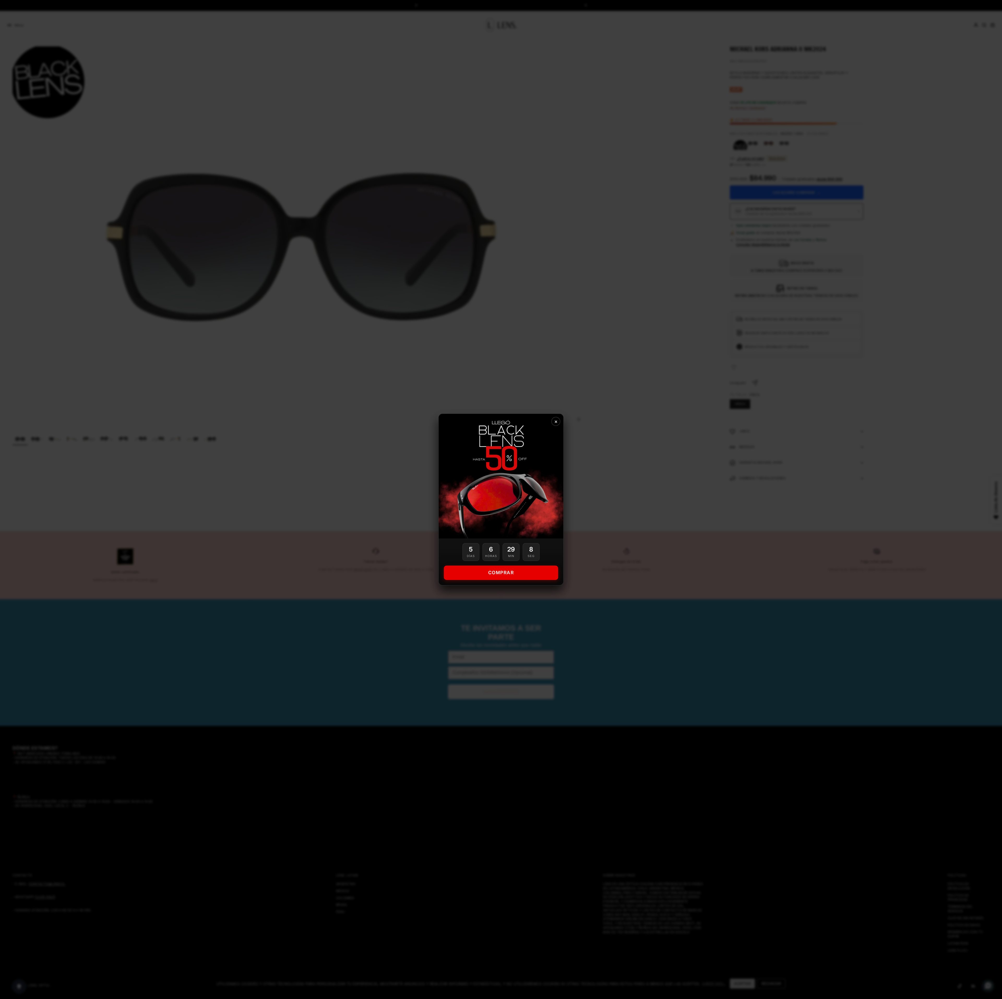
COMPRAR (501, 572)
